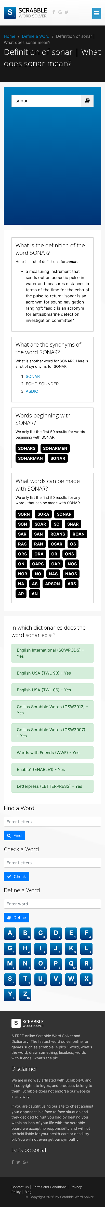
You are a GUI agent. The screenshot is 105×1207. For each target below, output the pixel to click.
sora (43, 514)
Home (9, 36)
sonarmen (55, 448)
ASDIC (32, 391)
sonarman (30, 458)
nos (72, 563)
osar (56, 544)
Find (16, 835)
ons (69, 553)
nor (22, 573)
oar (55, 563)
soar (40, 524)
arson (52, 583)
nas (53, 573)
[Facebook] (12, 1162)
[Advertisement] (52, 161)
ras (22, 544)
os (73, 544)
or (54, 553)
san (38, 534)
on (21, 563)
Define (18, 917)
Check (18, 876)
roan (79, 534)
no (38, 573)
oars (38, 563)
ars (72, 583)
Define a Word (35, 36)
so (57, 524)
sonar (57, 458)
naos (71, 573)
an (35, 593)
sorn (24, 514)
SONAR (33, 376)
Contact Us (20, 1187)
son (22, 524)
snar (73, 524)
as (34, 583)
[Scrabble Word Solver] (26, 12)
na (21, 583)
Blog (28, 1192)
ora (39, 553)
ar (21, 593)
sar (22, 534)
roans (57, 534)
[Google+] (25, 1162)
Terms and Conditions (50, 1187)
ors (22, 553)
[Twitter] (18, 1162)
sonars (26, 448)
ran (38, 544)
